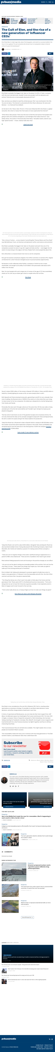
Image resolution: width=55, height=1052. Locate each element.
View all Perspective (26, 917)
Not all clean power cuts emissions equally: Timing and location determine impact (20, 964)
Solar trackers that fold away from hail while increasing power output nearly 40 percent (28, 969)
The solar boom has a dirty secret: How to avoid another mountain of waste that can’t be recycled (37, 887)
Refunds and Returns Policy (45, 1048)
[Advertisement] (28, 10)
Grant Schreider (7, 820)
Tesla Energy (50, 761)
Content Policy (48, 1047)
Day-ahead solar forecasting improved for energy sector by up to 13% (18, 975)
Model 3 (51, 760)
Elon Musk (47, 760)
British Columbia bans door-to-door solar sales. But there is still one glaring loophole (27, 979)
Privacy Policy (48, 1045)
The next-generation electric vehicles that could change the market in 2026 (37, 836)
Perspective (5, 26)
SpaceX (42, 761)
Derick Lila (8, 49)
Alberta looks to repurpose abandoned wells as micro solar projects (36, 903)
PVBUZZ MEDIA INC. (14, 1047)
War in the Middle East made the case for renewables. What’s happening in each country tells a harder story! (26, 817)
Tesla (46, 761)
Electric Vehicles (40, 760)
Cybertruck (33, 760)
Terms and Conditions (37, 1047)
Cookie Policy (39, 1045)
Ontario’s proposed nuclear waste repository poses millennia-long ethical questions (39, 866)
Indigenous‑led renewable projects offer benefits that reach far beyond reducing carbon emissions (26, 827)
